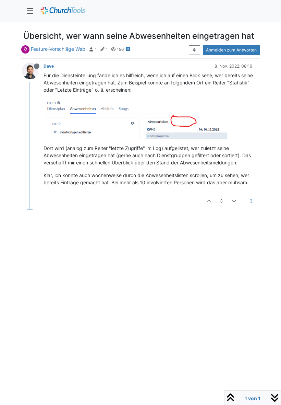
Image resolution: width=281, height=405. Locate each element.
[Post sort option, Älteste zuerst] (194, 50)
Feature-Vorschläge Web (58, 49)
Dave (49, 66)
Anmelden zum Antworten (231, 50)
